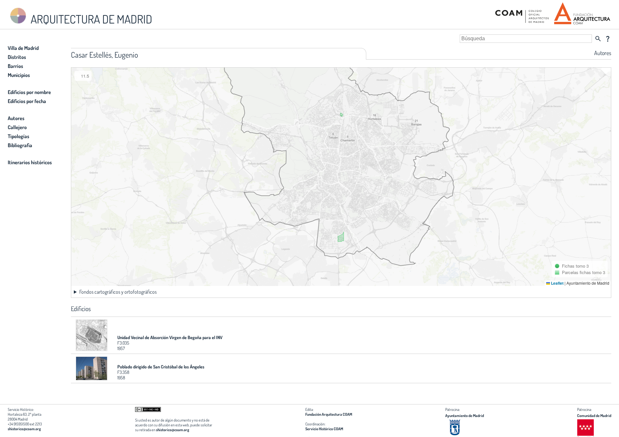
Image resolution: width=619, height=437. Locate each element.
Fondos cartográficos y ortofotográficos (118, 292)
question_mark (607, 38)
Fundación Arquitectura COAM (328, 414)
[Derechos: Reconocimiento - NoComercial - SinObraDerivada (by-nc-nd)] (148, 410)
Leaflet (557, 283)
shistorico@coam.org (24, 428)
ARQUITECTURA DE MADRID (90, 19)
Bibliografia (20, 145)
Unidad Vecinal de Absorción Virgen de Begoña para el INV (169, 337)
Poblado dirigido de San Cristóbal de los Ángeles (160, 366)
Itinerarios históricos (30, 162)
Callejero (17, 127)
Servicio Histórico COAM (324, 428)
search (598, 38)
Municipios (19, 75)
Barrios (15, 66)
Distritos (17, 57)
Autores (16, 118)
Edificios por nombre (29, 92)
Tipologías (18, 136)
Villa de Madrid (23, 48)
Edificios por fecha (27, 101)
